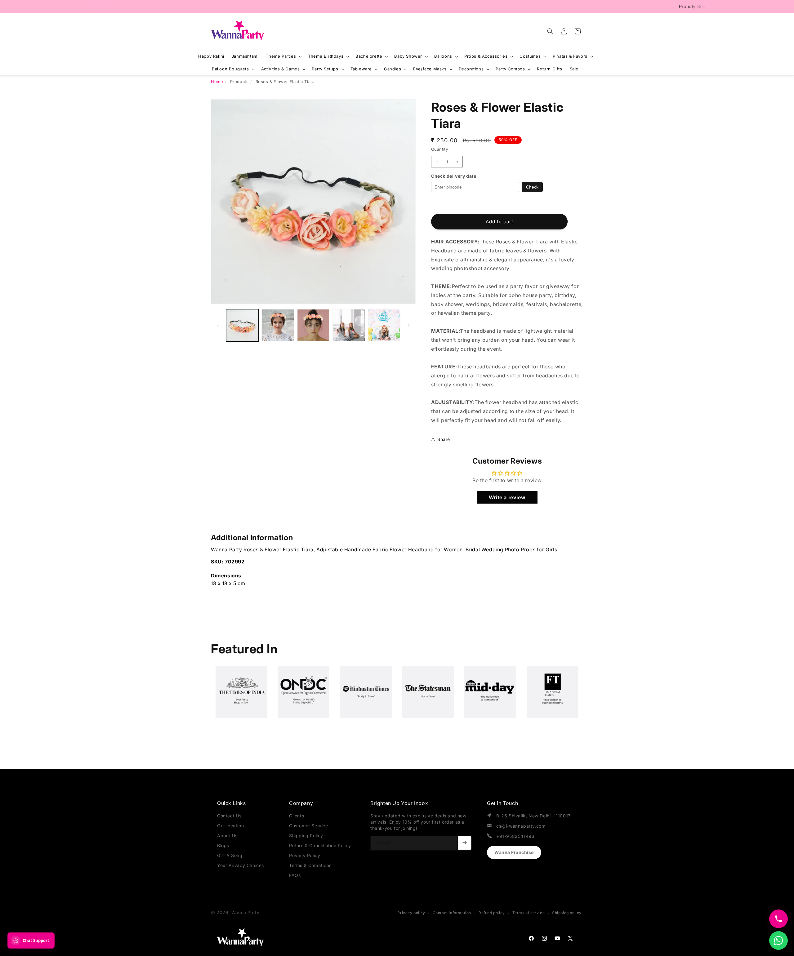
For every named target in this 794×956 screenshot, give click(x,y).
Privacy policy (411, 912)
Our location (230, 825)
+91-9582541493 (515, 836)
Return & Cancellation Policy (320, 845)
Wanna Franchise (514, 852)
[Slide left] (218, 325)
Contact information (452, 912)
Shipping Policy (306, 835)
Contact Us (229, 815)
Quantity (439, 149)
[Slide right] (409, 325)
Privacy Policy (304, 855)
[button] (550, 31)
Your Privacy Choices (240, 865)
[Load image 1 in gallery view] (242, 325)
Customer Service (308, 825)
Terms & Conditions (310, 865)
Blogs (223, 845)
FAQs (295, 875)
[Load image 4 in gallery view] (348, 325)
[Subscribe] (464, 843)
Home (217, 81)
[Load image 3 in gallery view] (313, 325)
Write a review (507, 497)
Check (532, 187)
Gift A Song (230, 855)
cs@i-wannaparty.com (520, 826)
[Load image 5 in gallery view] (384, 325)
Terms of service (528, 912)
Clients (296, 815)
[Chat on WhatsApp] (778, 940)
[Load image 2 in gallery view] (277, 325)
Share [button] (443, 439)
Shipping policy (567, 912)
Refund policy (492, 912)
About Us (227, 835)
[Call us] (778, 918)
